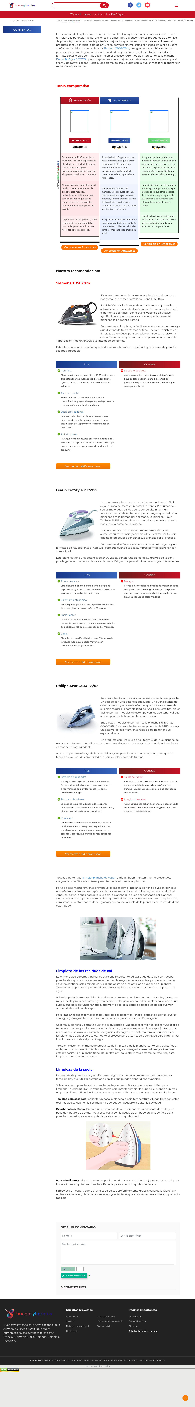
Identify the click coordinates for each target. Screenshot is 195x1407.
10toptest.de (104, 1326)
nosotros (75, 22)
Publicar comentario (75, 1275)
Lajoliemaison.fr (106, 1316)
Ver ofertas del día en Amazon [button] (83, 466)
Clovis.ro (70, 1321)
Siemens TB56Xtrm (73, 283)
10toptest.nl (72, 1316)
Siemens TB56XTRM (116, 48)
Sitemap (133, 1326)
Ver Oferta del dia (80, 140)
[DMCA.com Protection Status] (9, 1371)
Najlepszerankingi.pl (77, 1326)
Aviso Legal (135, 1316)
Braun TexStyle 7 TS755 (71, 59)
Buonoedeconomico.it (110, 1321)
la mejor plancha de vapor (98, 877)
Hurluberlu (72, 1331)
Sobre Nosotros (137, 1321)
